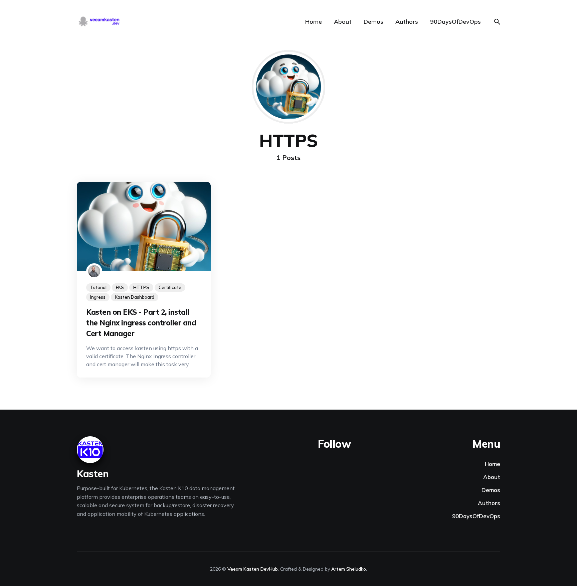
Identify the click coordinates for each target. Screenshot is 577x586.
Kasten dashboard (134, 297)
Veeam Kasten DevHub (252, 569)
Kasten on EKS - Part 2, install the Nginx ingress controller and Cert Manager (141, 322)
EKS (120, 287)
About (343, 21)
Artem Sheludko (348, 569)
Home (313, 21)
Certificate (170, 287)
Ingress (98, 297)
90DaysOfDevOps (455, 21)
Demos (373, 21)
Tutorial (98, 287)
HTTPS (141, 287)
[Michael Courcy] (94, 271)
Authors (406, 21)
